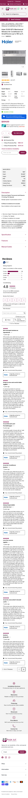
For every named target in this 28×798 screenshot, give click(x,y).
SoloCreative (19, 791)
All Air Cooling (19, 23)
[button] (25, 8)
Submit (22, 752)
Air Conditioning (10, 23)
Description (6, 193)
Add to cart (19, 133)
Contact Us (10, 1)
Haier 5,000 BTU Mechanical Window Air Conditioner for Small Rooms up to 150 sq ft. (13, 25)
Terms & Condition (6, 794)
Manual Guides (7, 247)
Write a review (5, 82)
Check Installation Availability (10, 149)
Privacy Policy (14, 794)
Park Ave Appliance (9, 791)
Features (5, 241)
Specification (6, 235)
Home (3, 23)
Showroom (18, 1)
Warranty (7, 137)
